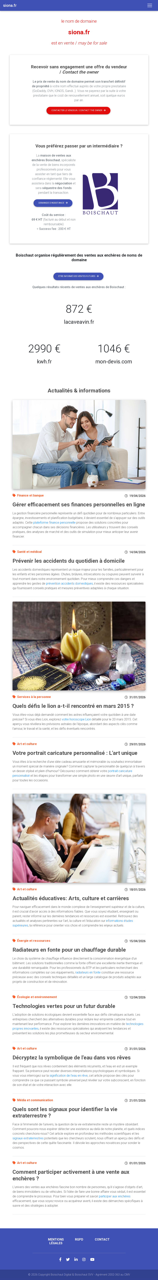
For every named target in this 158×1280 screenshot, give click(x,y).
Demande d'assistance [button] (51, 203)
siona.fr (79, 32)
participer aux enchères (114, 1196)
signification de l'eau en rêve (69, 1075)
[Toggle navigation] (150, 5)
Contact (102, 1239)
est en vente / (79, 42)
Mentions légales (56, 1241)
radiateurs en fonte (88, 972)
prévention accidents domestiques (69, 583)
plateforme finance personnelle (54, 522)
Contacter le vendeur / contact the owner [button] (76, 110)
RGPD (79, 1239)
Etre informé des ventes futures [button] (76, 276)
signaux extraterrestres (28, 1138)
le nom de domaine (79, 21)
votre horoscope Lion (76, 719)
